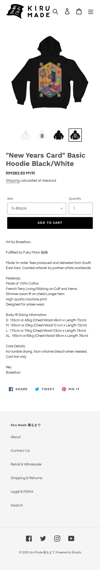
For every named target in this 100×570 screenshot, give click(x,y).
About (16, 437)
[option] (25, 135)
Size (10, 198)
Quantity (75, 198)
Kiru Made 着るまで (42, 552)
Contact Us (20, 451)
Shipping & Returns (26, 478)
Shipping (13, 180)
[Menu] (91, 11)
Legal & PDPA (22, 492)
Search (17, 505)
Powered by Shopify (68, 552)
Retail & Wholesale (26, 464)
